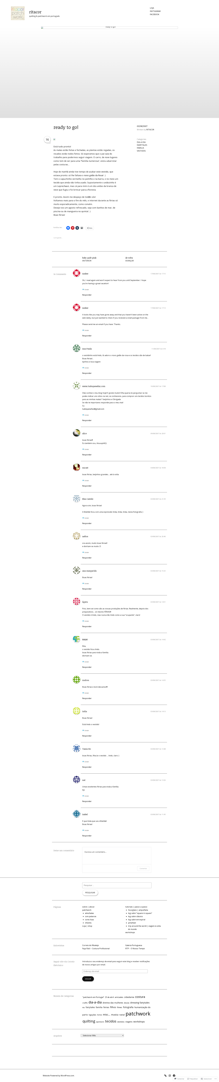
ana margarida (89, 570)
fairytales (142, 145)
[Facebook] (175, 1075)
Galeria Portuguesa (133, 945)
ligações (92, 1014)
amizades (119, 997)
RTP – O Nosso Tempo (135, 948)
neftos (85, 536)
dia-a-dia (141, 142)
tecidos (110, 1021)
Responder (87, 295)
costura (140, 997)
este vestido (102, 171)
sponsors (100, 1022)
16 (47, 139)
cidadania (129, 997)
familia (140, 148)
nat (83, 780)
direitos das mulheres (113, 1002)
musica (114, 1014)
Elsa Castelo (87, 499)
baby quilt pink (89, 259)
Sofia (84, 711)
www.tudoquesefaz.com (93, 386)
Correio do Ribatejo (90, 945)
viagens (128, 1021)
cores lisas (89, 919)
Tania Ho (86, 748)
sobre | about (88, 907)
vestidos (141, 151)
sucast (85, 467)
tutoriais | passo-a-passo (136, 907)
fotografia (128, 1007)
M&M (85, 639)
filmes (119, 1007)
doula (126, 1002)
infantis (88, 923)
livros (99, 1014)
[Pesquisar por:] (116, 885)
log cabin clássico (135, 916)
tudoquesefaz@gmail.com (93, 409)
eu (83, 1007)
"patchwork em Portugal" (93, 997)
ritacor (35, 12)
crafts (85, 1002)
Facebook (154, 14)
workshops (130, 932)
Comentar (143, 868)
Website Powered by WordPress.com (58, 1075)
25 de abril (109, 997)
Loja (152, 8)
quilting (88, 1021)
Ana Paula (87, 348)
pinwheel (132, 923)
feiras (106, 1007)
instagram (155, 11)
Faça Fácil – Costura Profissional (96, 948)
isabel (85, 814)
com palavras (90, 916)
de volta (129, 259)
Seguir (88, 979)
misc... (106, 1014)
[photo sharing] (54, 139)
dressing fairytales (139, 1002)
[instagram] (170, 1075)
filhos (113, 1007)
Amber (85, 273)
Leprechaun (63, 186)
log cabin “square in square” (140, 913)
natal (122, 1014)
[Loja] (166, 1075)
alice (84, 433)
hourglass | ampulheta (138, 910)
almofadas (89, 913)
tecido (56, 182)
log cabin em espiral (136, 919)
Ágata (85, 601)
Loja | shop (87, 926)
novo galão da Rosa (93, 175)
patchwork (86, 910)
